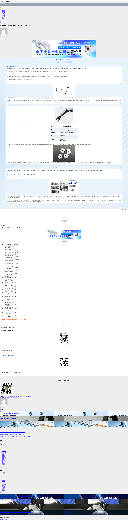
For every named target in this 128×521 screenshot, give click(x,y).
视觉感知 (3, 490)
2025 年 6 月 (4, 461)
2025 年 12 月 (4, 455)
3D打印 (3, 472)
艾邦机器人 (2, 3)
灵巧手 (3, 18)
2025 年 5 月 (4, 462)
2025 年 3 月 (4, 463)
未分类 (3, 482)
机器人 (3, 483)
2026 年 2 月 (4, 453)
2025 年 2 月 (4, 464)
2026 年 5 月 (4, 450)
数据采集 (3, 481)
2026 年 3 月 (4, 452)
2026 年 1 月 (4, 454)
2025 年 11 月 (4, 456)
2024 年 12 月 (4, 466)
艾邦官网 (3, 10)
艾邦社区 (3, 11)
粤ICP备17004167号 (3, 519)
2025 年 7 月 (4, 460)
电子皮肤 (3, 14)
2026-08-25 (2, 498)
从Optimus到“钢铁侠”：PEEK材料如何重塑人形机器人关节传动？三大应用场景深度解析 (15, 396)
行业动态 (3, 16)
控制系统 (3, 480)
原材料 (3, 17)
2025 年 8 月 (4, 459)
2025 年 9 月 (4, 458)
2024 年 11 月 (4, 467)
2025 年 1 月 (4, 465)
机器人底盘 (4, 484)
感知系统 (3, 479)
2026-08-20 (2, 514)
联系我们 (3, 12)
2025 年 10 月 (4, 457)
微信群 (3, 19)
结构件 (3, 488)
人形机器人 (4, 13)
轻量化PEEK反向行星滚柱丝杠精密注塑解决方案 (8, 397)
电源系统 (3, 487)
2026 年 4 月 (4, 451)
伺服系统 (3, 15)
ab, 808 (3, 36)
